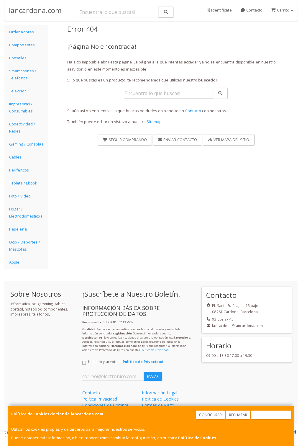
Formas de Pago (158, 405)
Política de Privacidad (155, 350)
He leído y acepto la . (126, 361)
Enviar (153, 376)
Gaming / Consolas (26, 144)
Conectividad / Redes (22, 127)
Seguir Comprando (127, 139)
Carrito (283, 10)
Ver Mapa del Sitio (231, 139)
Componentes (22, 45)
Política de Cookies (197, 437)
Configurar (210, 414)
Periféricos (19, 170)
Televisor (17, 91)
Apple (14, 262)
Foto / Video (20, 196)
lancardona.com (35, 10)
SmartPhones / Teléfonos (22, 74)
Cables (15, 157)
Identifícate (221, 10)
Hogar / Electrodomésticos (25, 212)
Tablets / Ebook (23, 183)
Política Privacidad (99, 399)
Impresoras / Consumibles (21, 107)
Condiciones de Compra (105, 405)
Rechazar (238, 414)
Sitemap (154, 121)
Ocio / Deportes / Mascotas (24, 245)
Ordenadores (21, 32)
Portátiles (18, 58)
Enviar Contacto (180, 139)
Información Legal (159, 393)
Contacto (253, 10)
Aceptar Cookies (271, 414)
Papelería (18, 229)
